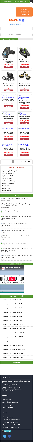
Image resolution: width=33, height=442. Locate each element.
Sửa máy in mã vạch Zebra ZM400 (13, 337)
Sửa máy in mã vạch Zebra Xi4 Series (14, 328)
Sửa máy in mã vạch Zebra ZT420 (13, 308)
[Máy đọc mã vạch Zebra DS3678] (24, 52)
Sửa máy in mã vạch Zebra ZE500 (13, 324)
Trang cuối (27, 161)
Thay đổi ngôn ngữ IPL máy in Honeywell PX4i (22, 204)
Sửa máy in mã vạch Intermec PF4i (13, 353)
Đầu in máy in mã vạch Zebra (10, 422)
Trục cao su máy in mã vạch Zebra (12, 425)
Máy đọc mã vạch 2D (7, 178)
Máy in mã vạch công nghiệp (9, 171)
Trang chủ (5, 34)
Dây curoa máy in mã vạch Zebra (11, 419)
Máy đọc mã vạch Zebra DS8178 (8, 84)
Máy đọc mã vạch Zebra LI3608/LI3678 (8, 100)
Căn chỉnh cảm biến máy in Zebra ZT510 (22, 217)
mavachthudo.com (12, 384)
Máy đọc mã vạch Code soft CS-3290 (24, 148)
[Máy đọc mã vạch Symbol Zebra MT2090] (8, 52)
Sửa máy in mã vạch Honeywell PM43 (14, 349)
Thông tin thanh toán (7, 407)
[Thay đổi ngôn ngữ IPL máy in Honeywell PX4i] (5, 205)
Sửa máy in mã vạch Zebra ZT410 (13, 304)
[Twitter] (4, 436)
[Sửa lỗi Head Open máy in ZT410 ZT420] (5, 250)
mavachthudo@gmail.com (14, 389)
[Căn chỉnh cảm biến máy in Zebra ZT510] (5, 218)
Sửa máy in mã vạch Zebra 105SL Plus (14, 332)
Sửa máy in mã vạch (18, 1)
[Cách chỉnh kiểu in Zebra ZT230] (5, 225)
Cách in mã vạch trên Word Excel (20, 236)
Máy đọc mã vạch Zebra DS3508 (8, 133)
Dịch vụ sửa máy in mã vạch (10, 402)
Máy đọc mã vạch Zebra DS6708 (8, 148)
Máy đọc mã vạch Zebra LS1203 (24, 133)
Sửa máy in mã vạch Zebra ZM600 (13, 341)
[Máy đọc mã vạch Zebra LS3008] (24, 113)
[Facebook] (9, 436)
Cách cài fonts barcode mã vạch (20, 198)
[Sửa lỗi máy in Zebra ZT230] (5, 212)
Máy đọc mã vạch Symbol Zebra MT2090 (8, 61)
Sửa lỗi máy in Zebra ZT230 (19, 211)
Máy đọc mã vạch (16, 34)
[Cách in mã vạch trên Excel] (5, 244)
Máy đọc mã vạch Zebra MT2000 (8, 117)
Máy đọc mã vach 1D (7, 176)
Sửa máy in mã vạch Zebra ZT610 (13, 316)
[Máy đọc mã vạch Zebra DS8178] (8, 76)
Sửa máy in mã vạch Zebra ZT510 (13, 312)
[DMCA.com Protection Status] (6, 432)
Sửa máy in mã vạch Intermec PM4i (13, 357)
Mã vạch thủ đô (28, 1)
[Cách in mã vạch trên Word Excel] (5, 237)
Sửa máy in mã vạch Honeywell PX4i (13, 345)
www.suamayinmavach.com (10, 386)
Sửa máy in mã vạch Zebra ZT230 (13, 299)
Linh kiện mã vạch (8, 1)
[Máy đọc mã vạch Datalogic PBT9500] (24, 76)
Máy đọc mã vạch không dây (9, 180)
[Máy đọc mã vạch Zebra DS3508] (8, 129)
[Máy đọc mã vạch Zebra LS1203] (24, 129)
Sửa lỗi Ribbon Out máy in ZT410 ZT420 (22, 256)
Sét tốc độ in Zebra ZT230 (18, 230)
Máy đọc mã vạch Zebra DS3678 (24, 60)
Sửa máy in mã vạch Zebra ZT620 (13, 320)
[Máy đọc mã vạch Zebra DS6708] (8, 145)
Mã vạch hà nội (28, 3)
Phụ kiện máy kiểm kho (8, 183)
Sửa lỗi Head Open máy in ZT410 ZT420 (22, 249)
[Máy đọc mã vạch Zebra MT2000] (8, 113)
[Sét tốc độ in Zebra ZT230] (5, 231)
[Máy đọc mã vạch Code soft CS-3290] (24, 145)
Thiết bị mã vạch (6, 399)
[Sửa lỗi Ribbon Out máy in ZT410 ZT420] (5, 257)
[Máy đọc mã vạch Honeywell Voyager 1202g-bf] (24, 97)
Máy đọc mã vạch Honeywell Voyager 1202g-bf (24, 102)
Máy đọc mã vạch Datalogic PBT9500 (24, 84)
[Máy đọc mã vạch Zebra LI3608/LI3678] (8, 96)
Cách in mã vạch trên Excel (19, 243)
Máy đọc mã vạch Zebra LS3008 (24, 117)
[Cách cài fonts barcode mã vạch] (5, 199)
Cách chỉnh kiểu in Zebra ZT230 (20, 223)
